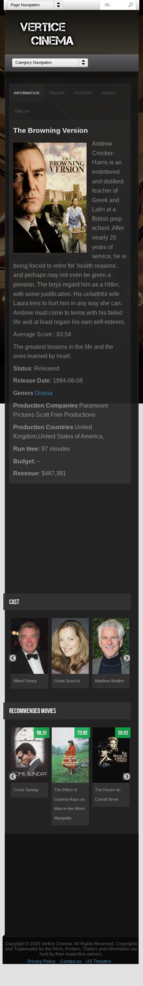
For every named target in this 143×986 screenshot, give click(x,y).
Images (109, 93)
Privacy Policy (41, 961)
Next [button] (126, 658)
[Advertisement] (72, 885)
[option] (29, 653)
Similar (21, 111)
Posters (83, 93)
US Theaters (98, 961)
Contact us (70, 961)
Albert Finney (25, 681)
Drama (43, 393)
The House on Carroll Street (107, 794)
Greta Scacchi (67, 681)
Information (26, 93)
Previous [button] (12, 658)
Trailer (57, 93)
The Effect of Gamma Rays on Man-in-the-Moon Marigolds (69, 804)
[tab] (27, 93)
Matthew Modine (109, 681)
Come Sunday (26, 790)
